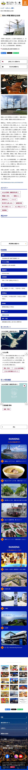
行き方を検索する (14, 66)
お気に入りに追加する (14, 61)
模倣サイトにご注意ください (14, 746)
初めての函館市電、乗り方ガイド (13, 520)
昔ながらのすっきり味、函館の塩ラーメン (15, 480)
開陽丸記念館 (5, 315)
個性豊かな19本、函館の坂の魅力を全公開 (16, 500)
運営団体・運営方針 (8, 748)
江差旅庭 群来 (7, 405)
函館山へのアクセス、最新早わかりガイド (15, 461)
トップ (2, 8)
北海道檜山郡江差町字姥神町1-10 (10, 49)
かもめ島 (5, 352)
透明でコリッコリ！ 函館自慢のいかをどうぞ (16, 539)
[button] (1, 353)
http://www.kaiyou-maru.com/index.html (12, 182)
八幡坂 (6, 608)
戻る (14, 427)
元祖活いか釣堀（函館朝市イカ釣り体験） (15, 569)
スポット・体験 (10, 8)
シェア (4, 53)
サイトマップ (18, 748)
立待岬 (6, 628)
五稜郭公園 (7, 589)
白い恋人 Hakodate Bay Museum (13, 647)
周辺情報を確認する (14, 243)
